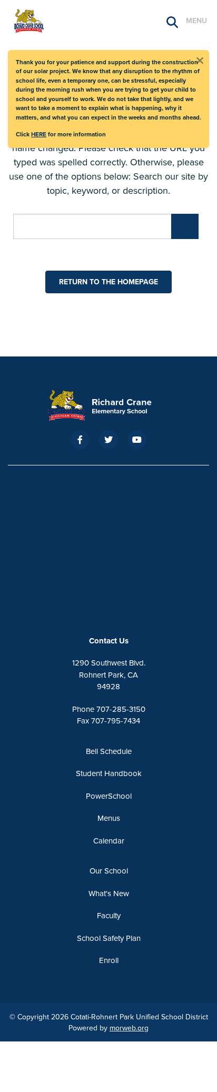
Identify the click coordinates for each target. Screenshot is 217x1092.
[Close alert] (199, 59)
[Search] (172, 21)
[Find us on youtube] (136, 439)
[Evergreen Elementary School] (108, 405)
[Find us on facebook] (80, 439)
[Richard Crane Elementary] (60, 20)
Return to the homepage (108, 281)
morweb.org (129, 1028)
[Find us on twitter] (108, 439)
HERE (38, 134)
